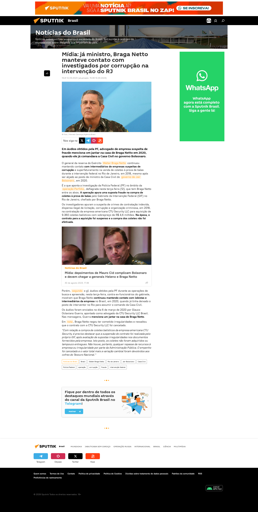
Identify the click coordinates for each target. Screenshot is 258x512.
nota (69, 321)
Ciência (167, 446)
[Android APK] (214, 488)
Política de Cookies (113, 473)
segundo (77, 290)
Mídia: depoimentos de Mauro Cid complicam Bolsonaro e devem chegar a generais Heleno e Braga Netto (106, 275)
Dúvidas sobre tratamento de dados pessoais (146, 473)
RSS (200, 473)
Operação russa (122, 446)
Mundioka (76, 446)
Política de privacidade (89, 473)
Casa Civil (142, 361)
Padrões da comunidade (183, 473)
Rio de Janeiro (113, 361)
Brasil (83, 361)
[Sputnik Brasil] (50, 24)
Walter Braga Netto (114, 163)
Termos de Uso (57, 473)
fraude (103, 367)
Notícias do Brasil (76, 268)
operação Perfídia (73, 189)
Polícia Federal (69, 367)
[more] (147, 283)
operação (82, 367)
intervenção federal (117, 367)
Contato (71, 473)
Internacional (142, 446)
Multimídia (180, 446)
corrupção (93, 367)
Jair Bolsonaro (128, 361)
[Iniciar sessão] (216, 21)
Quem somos (40, 473)
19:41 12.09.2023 (69, 78)
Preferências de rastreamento (48, 477)
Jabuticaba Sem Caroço (97, 446)
